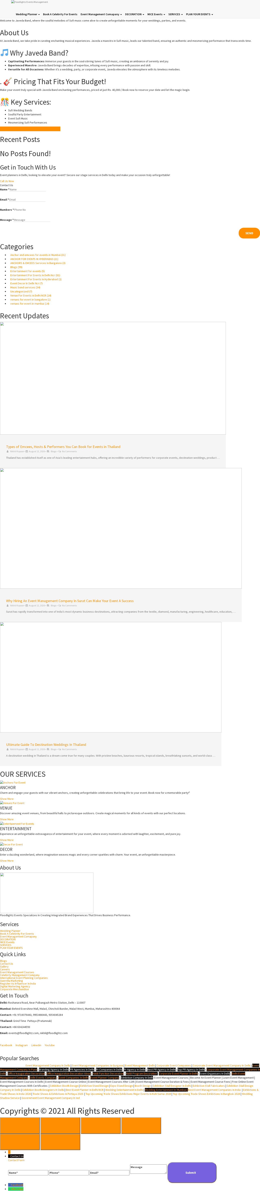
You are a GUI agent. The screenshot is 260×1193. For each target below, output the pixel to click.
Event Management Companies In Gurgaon (97, 1065)
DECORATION (133, 14)
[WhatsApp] (9, 1189)
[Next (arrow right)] (60, 1142)
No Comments (69, 451)
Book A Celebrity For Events (60, 14)
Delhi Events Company (43, 1077)
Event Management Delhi (140, 1065)
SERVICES (174, 14)
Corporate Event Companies (174, 1065)
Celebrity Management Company (20, 975)
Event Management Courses (17, 972)
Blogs (53, 451)
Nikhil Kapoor (17, 451)
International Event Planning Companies (24, 977)
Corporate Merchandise (14, 989)
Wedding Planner (27, 14)
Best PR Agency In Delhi (161, 1069)
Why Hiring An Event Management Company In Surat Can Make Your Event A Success (70, 600)
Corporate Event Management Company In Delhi (221, 1065)
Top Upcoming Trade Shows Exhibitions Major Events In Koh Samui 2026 (128, 1094)
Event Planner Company (104, 1077)
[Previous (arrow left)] (20, 1142)
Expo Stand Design (121, 1086)
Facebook (17, 1185)
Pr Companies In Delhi (109, 1069)
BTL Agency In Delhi (12, 1065)
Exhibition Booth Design (63, 1086)
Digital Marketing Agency (15, 986)
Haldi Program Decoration (141, 1073)
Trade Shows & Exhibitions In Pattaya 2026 (58, 1094)
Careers (5, 969)
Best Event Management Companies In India (214, 1090)
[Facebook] (9, 1185)
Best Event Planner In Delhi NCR (84, 1090)
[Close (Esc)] (20, 1125)
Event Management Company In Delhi (48, 1065)
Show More (7, 799)
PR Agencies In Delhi (82, 1069)
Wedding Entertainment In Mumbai (166, 1090)
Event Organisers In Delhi (215, 1073)
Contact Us (6, 963)
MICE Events (155, 14)
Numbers (7, 210)
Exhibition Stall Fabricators (209, 1086)
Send (249, 233)
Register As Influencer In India (18, 983)
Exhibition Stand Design (94, 1086)
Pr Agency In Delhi (134, 1069)
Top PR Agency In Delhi (191, 1069)
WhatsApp (17, 1189)
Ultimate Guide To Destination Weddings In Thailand (46, 744)
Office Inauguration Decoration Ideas (69, 1073)
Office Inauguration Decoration (26, 1073)
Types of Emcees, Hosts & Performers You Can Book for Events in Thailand (63, 446)
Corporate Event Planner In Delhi (178, 1073)
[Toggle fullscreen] (101, 1125)
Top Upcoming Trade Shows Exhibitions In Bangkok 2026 (206, 1094)
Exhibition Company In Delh (137, 1077)
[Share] (60, 1125)
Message (7, 220)
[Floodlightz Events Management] (58, 5)
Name (4, 189)
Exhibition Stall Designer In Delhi (172, 1086)
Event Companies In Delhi (73, 1077)
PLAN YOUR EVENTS (198, 14)
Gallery (4, 966)
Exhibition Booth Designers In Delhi (43, 1090)
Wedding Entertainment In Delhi (124, 1090)
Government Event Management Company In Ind (51, 1098)
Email (4, 199)
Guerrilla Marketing (11, 980)
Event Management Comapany (100, 14)
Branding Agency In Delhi (54, 1069)
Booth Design (143, 1086)
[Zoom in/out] (141, 1125)
